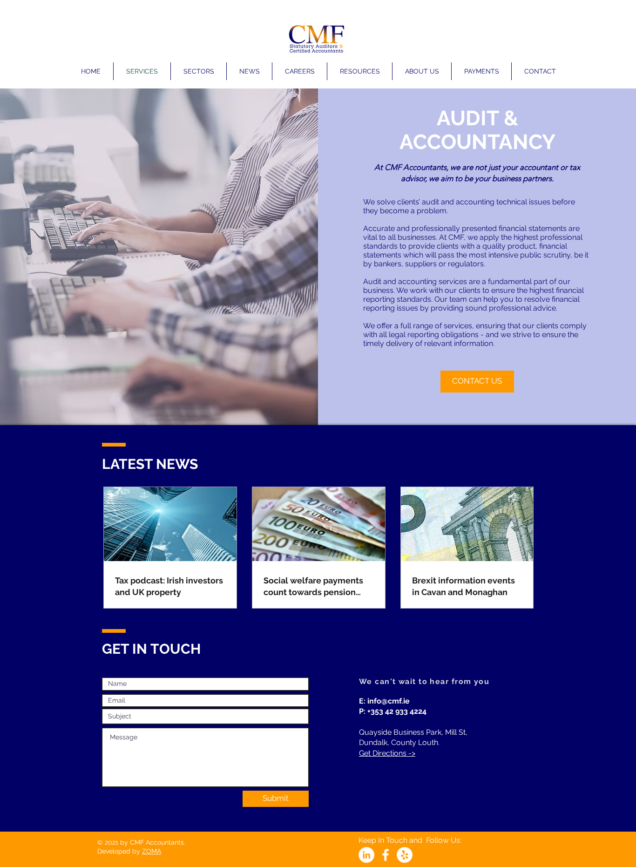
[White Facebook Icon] (385, 855)
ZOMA (151, 851)
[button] (198, 71)
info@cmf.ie (388, 701)
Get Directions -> (387, 753)
